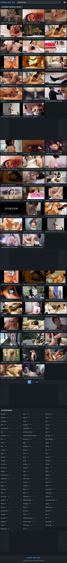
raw (47, 432)
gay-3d (26, 417)
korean (26, 468)
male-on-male (28, 500)
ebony (3, 486)
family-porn (5, 511)
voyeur (48, 503)
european (5, 496)
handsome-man (28, 432)
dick (3, 482)
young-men (49, 525)
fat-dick (4, 518)
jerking (26, 450)
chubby (4, 460)
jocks (26, 457)
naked (26, 507)
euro (3, 493)
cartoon (4, 450)
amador (4, 414)
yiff (47, 518)
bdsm (4, 442)
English (64, 2)
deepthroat (5, 478)
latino (26, 475)
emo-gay (5, 489)
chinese (4, 457)
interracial (27, 439)
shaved (48, 457)
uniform (49, 496)
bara (3, 432)
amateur (5, 417)
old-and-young (28, 518)
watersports (49, 507)
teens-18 (49, 482)
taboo (48, 468)
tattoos (48, 475)
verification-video (51, 500)
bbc (3, 439)
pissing (48, 425)
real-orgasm (50, 439)
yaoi (47, 514)
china (4, 453)
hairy (26, 421)
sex (47, 450)
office (26, 514)
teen (48, 478)
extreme (4, 500)
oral (25, 529)
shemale (48, 460)
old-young (27, 525)
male (26, 493)
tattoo (48, 471)
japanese (27, 446)
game (4, 525)
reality (48, 442)
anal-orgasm (6, 428)
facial (4, 503)
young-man (49, 521)
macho (26, 489)
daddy (4, 471)
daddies (4, 468)
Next (37, 382)
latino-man (27, 478)
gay (26, 414)
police (48, 428)
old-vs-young (28, 521)
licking (26, 482)
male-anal (27, 496)
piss (47, 421)
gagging (4, 521)
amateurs (4, 421)
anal (4, 425)
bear (3, 446)
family (4, 507)
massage (27, 503)
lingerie (26, 486)
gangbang (5, 529)
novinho (26, 511)
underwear (49, 493)
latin (26, 471)
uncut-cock (49, 489)
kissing (26, 464)
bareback (5, 435)
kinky (26, 460)
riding (48, 446)
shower (48, 464)
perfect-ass (49, 414)
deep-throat (5, 475)
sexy (48, 453)
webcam (48, 511)
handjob (27, 425)
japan (26, 442)
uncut (48, 486)
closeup (4, 464)
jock (25, 453)
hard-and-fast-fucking (30, 435)
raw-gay (49, 435)
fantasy (4, 514)
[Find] (60, 2)
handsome (27, 428)
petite (48, 417)
